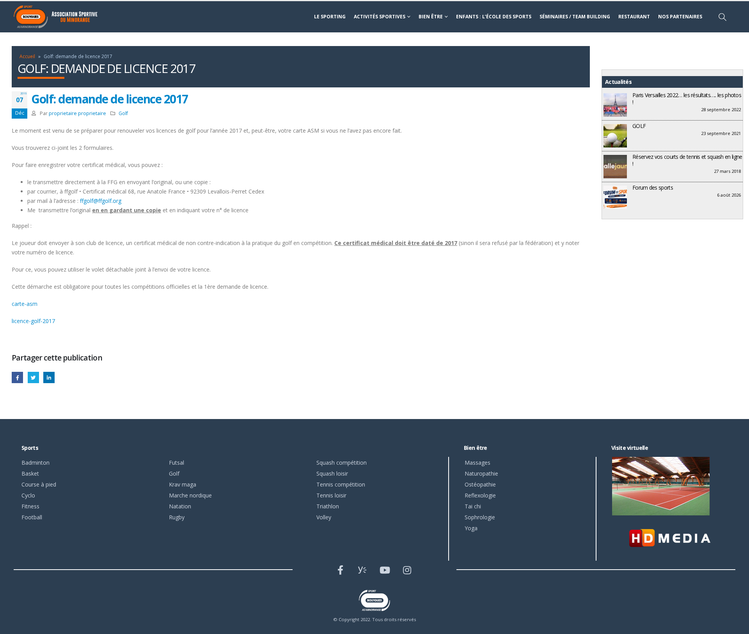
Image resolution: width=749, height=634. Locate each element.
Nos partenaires (680, 16)
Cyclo (28, 495)
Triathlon (327, 506)
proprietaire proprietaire (77, 113)
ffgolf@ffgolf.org (100, 200)
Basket (30, 473)
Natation (180, 506)
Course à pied (38, 484)
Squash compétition (341, 462)
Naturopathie (481, 473)
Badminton (35, 462)
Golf (123, 113)
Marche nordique (190, 495)
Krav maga (182, 484)
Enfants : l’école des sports (493, 16)
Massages (477, 462)
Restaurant (634, 16)
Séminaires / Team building (575, 16)
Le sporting (330, 16)
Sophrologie (480, 517)
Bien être (431, 16)
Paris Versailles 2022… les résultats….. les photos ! (686, 98)
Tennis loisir (331, 495)
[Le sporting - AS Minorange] (60, 16)
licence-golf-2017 (33, 321)
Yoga (471, 528)
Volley (323, 517)
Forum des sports (652, 187)
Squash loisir (332, 473)
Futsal (176, 462)
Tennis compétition (340, 484)
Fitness (30, 506)
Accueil (27, 56)
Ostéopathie (480, 484)
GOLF (639, 126)
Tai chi (473, 506)
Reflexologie (480, 495)
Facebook (17, 377)
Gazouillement (33, 377)
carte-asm (24, 303)
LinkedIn (49, 377)
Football (31, 517)
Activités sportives (379, 16)
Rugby (177, 517)
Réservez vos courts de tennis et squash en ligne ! (687, 160)
